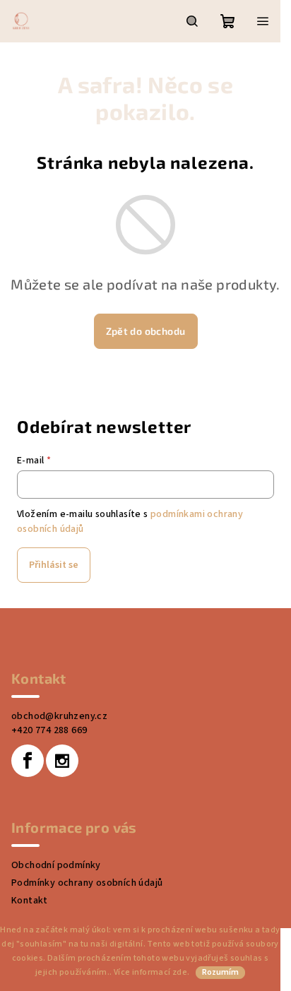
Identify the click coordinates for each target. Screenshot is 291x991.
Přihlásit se (53, 565)
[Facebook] (27, 760)
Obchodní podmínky (56, 865)
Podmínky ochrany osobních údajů (86, 883)
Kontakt (29, 901)
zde (179, 972)
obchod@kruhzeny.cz (59, 716)
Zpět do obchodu (146, 331)
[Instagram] (62, 760)
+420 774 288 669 (49, 730)
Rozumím (220, 972)
